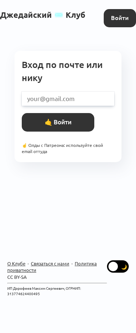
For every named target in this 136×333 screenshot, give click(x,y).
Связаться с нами (50, 263)
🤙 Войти (58, 122)
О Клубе (16, 263)
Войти (120, 18)
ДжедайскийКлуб (42, 14)
